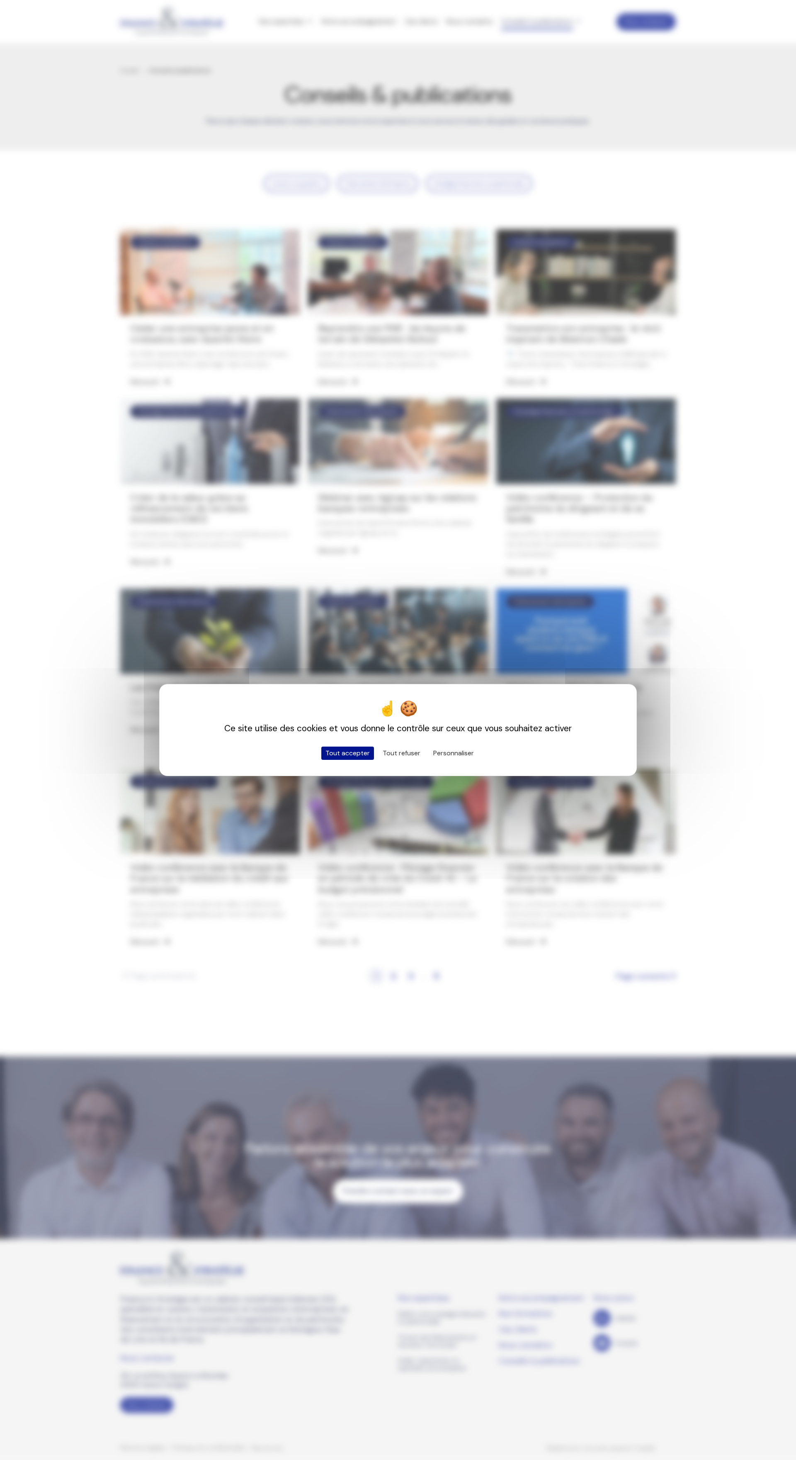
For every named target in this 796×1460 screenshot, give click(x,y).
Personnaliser (453, 753)
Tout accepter (347, 753)
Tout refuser (401, 753)
